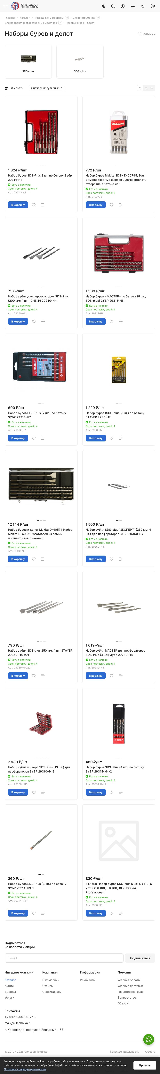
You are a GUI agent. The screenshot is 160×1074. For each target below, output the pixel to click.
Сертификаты (51, 992)
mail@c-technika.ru (18, 1023)
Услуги (9, 997)
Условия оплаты (129, 980)
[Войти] (122, 6)
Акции (9, 986)
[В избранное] (34, 205)
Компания (50, 972)
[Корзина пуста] (153, 6)
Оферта (150, 1051)
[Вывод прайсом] (152, 88)
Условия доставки (130, 986)
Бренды (10, 992)
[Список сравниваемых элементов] (133, 6)
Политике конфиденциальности (25, 1069)
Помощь (124, 972)
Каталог (10, 980)
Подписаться (140, 958)
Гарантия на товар (131, 992)
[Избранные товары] (142, 6)
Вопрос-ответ (128, 997)
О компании (50, 980)
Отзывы (47, 986)
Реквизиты (87, 980)
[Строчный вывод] (146, 88)
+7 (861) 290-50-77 (19, 1017)
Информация (90, 972)
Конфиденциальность (124, 1051)
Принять (145, 1065)
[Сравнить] (43, 205)
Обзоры (123, 1003)
